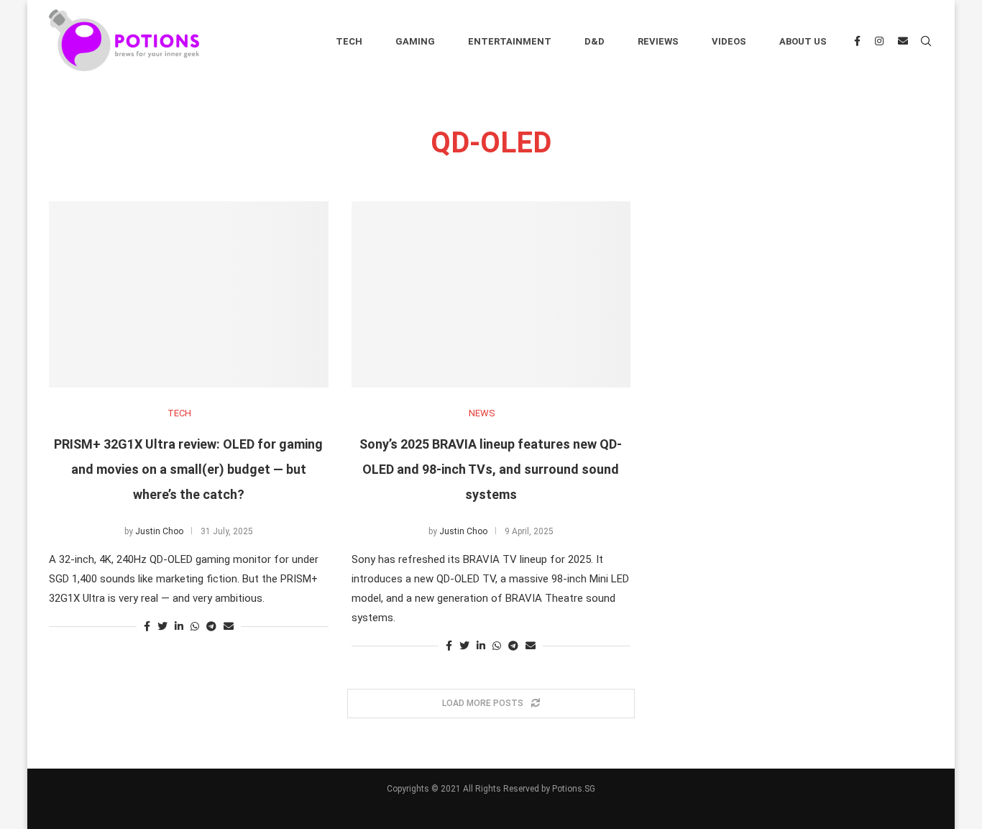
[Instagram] (879, 41)
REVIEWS (658, 41)
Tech (349, 41)
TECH (179, 413)
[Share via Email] (229, 626)
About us (803, 41)
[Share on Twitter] (162, 626)
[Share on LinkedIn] (179, 626)
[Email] (903, 41)
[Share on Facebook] (147, 626)
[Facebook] (857, 41)
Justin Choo (159, 531)
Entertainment (509, 41)
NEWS (482, 413)
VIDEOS (729, 41)
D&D (594, 41)
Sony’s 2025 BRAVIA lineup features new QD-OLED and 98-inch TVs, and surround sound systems (490, 469)
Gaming (415, 41)
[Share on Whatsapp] (195, 626)
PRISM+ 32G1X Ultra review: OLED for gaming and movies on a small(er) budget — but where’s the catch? (188, 469)
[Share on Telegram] (211, 626)
